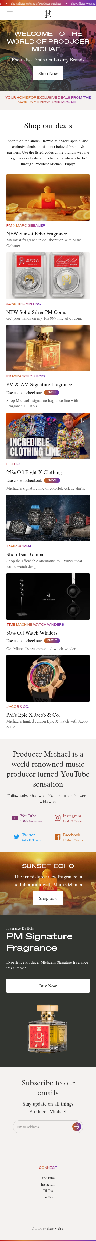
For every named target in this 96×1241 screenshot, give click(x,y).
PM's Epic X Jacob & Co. (33, 714)
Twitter (48, 1197)
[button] (9, 13)
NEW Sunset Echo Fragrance (36, 233)
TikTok (48, 1190)
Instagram (48, 1184)
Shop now (48, 898)
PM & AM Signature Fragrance (39, 384)
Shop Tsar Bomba (24, 554)
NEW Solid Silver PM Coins (36, 311)
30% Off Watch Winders (31, 632)
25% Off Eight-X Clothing (34, 472)
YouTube (48, 1177)
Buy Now (48, 986)
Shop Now (48, 73)
